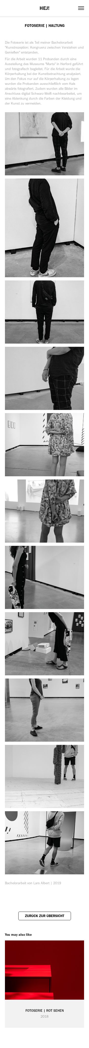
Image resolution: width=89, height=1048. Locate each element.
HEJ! (44, 8)
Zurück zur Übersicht (44, 916)
